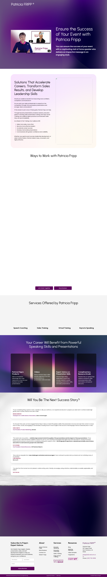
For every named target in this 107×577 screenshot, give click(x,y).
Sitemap (58, 575)
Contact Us (42, 552)
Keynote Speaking (56, 548)
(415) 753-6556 (36, 490)
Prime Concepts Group (22, 575)
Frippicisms (71, 555)
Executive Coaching (56, 551)
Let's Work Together (44, 288)
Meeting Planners (70, 550)
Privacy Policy (30, 519)
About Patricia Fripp (43, 548)
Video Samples (72, 552)
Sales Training (57, 553)
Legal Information (51, 575)
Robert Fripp (42, 555)
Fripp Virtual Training (57, 556)
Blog (69, 547)
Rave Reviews (63, 288)
